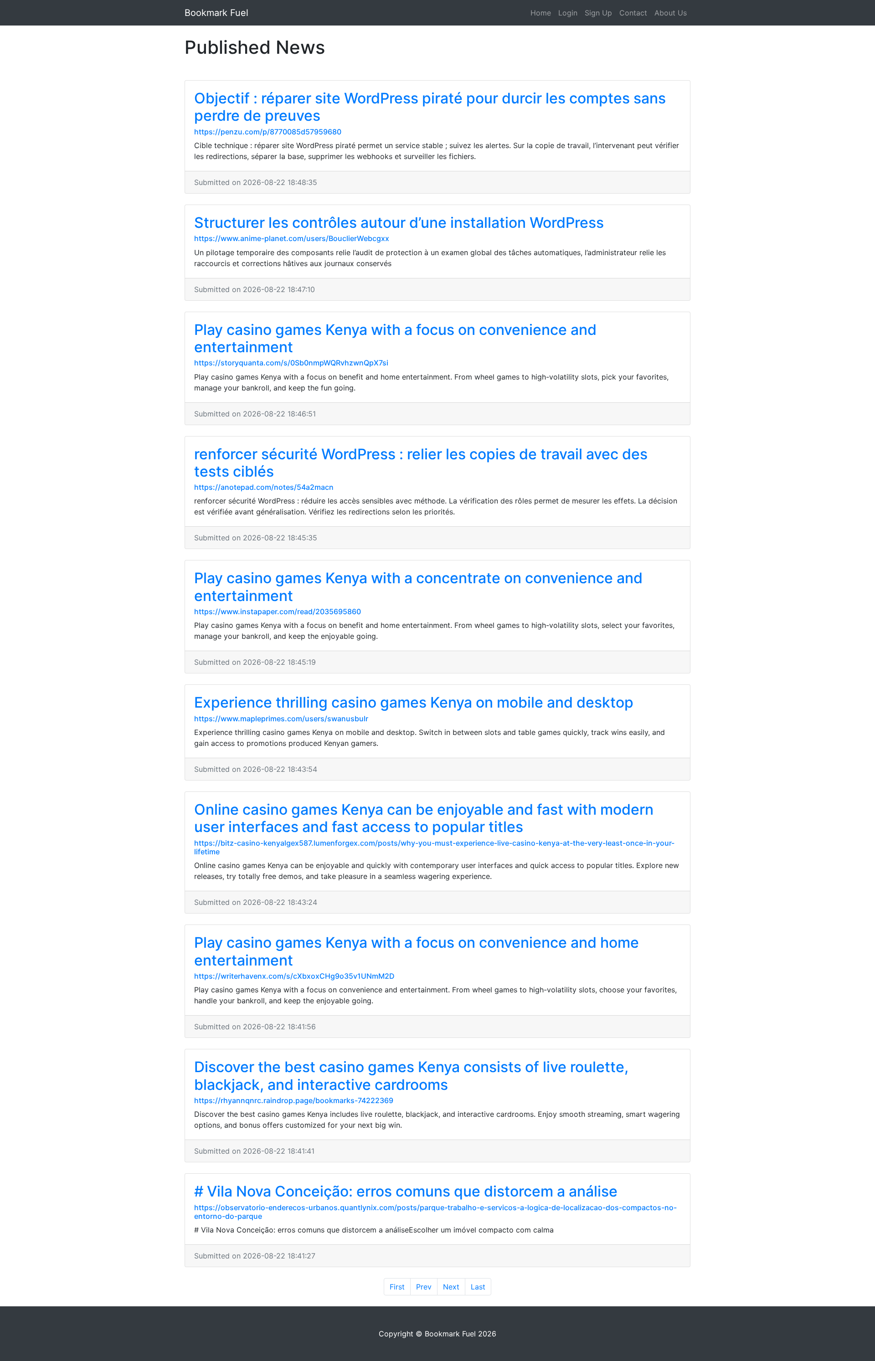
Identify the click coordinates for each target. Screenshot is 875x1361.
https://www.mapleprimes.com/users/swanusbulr (281, 718)
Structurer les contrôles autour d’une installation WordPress (399, 222)
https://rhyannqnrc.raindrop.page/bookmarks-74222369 (293, 1100)
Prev (424, 1286)
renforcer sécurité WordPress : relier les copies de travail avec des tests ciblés (421, 462)
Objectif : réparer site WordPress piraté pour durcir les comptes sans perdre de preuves (430, 106)
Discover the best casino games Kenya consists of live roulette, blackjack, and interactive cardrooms (411, 1075)
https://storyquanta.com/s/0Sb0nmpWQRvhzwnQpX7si (291, 362)
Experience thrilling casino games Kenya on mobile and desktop (413, 702)
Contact (633, 12)
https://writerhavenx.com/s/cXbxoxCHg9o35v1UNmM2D (294, 976)
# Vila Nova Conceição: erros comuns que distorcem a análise (406, 1191)
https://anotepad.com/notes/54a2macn (264, 487)
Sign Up (598, 12)
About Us (670, 12)
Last (478, 1286)
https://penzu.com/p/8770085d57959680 (267, 131)
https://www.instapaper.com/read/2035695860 (277, 611)
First (397, 1286)
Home (540, 12)
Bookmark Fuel (216, 12)
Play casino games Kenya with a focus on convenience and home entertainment (416, 951)
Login (567, 12)
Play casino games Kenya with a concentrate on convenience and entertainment (418, 586)
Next (451, 1286)
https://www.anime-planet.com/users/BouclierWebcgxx (291, 238)
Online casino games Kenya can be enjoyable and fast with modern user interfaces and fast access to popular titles (424, 818)
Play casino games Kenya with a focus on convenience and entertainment (395, 338)
